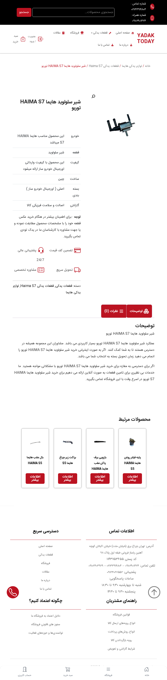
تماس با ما (104, 45)
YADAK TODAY (145, 39)
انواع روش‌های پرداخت (121, 631)
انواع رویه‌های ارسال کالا (121, 623)
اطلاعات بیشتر (132, 478)
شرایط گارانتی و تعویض (121, 648)
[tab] (139, 311)
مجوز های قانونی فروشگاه (45, 624)
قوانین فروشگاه (121, 614)
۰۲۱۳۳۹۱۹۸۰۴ (138, 9)
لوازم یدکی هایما (132, 66)
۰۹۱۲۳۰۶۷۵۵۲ (115, 572)
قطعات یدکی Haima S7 (104, 66)
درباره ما (123, 45)
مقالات (56, 32)
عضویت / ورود (32, 39)
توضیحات (137, 311)
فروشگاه (74, 32)
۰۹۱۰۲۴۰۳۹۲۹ (95, 565)
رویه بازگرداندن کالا (121, 640)
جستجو (24, 12)
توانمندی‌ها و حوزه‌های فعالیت (46, 633)
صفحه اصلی (123, 32)
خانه (147, 66)
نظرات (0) (111, 311)
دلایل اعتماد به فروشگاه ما (45, 616)
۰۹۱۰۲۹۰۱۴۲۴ (139, 20)
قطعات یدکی (100, 32)
